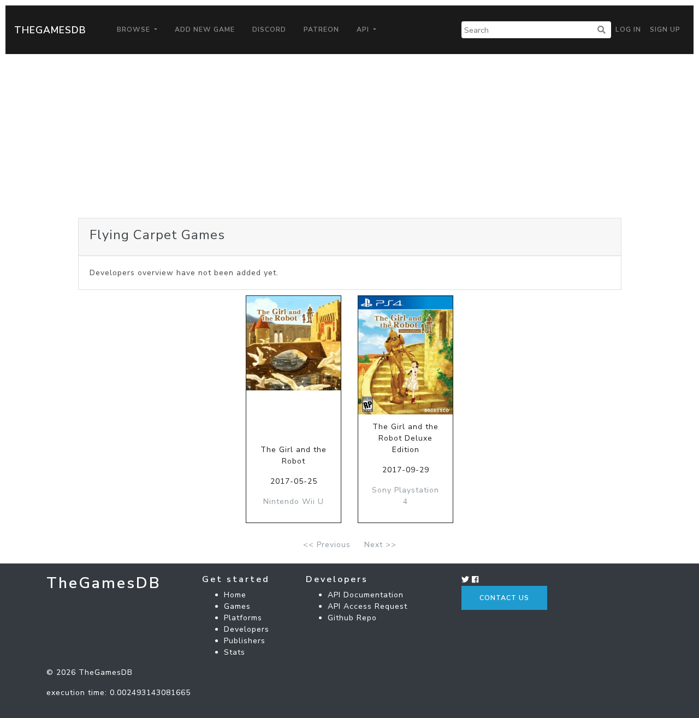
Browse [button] (134, 29)
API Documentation (366, 595)
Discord (269, 29)
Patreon (321, 29)
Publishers (244, 641)
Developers (246, 629)
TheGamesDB (50, 30)
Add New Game (205, 29)
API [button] (364, 29)
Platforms (243, 618)
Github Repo (352, 618)
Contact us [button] (504, 598)
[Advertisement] (349, 136)
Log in (628, 29)
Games (237, 606)
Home (235, 595)
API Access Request (367, 606)
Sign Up (665, 29)
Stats (234, 652)
